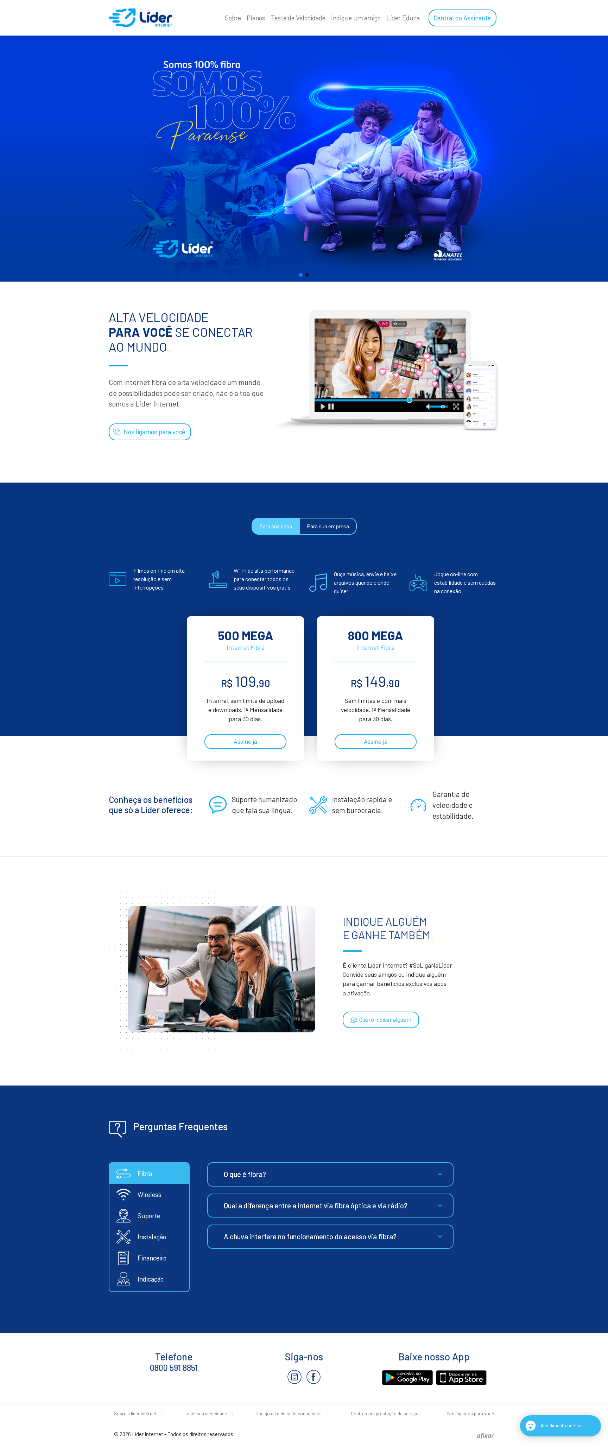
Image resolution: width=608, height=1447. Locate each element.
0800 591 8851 (174, 1368)
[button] (301, 275)
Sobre (233, 18)
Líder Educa (403, 18)
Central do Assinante (462, 18)
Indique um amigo (356, 18)
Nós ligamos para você (154, 432)
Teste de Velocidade (298, 18)
